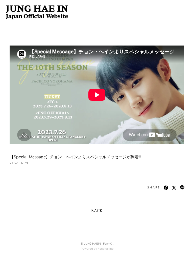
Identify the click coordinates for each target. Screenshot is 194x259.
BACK (97, 211)
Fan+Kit (108, 243)
